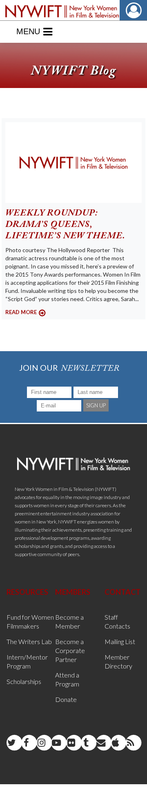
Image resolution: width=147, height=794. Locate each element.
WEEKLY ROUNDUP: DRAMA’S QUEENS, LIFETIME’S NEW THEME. (65, 225)
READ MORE (21, 312)
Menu (28, 31)
